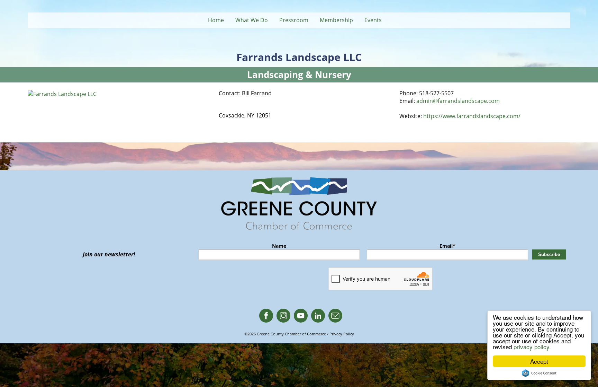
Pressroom (293, 20)
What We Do (251, 20)
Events (373, 20)
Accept (539, 361)
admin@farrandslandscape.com (458, 101)
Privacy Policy (341, 333)
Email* (447, 246)
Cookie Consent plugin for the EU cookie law (539, 373)
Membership (336, 20)
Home (216, 20)
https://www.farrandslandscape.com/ (471, 116)
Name (279, 246)
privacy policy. (532, 346)
